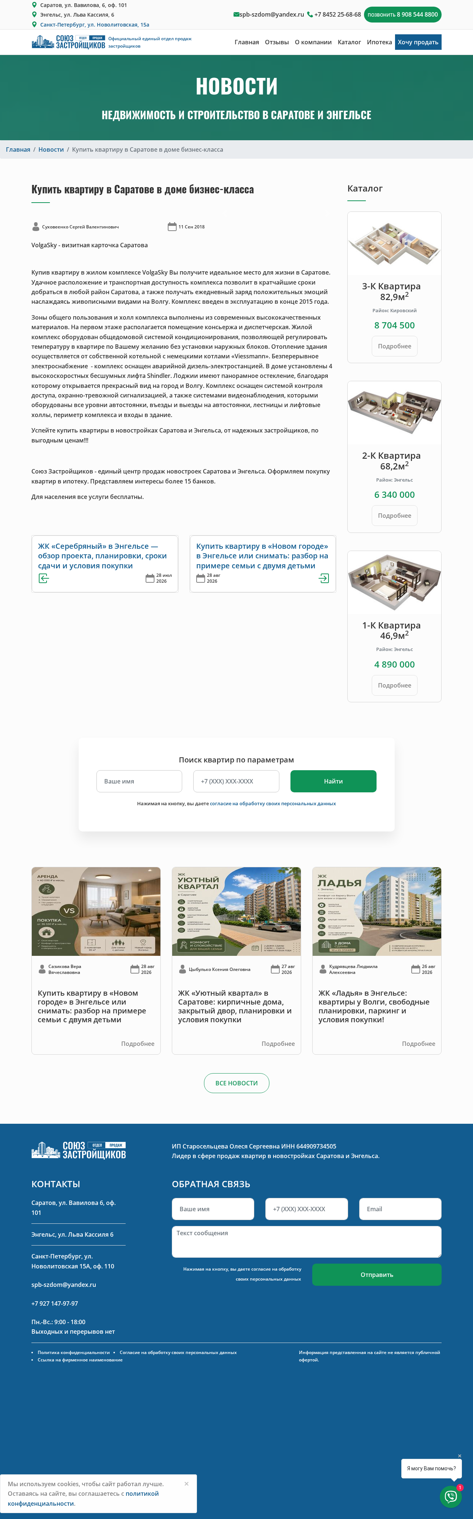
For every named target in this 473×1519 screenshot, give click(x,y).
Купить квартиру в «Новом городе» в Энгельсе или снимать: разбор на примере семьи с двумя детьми (262, 556)
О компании (313, 42)
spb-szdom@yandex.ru (271, 14)
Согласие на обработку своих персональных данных (178, 1352)
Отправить (377, 1275)
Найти (333, 781)
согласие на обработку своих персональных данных (273, 803)
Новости (51, 149)
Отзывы (277, 42)
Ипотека (379, 42)
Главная (247, 42)
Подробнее (394, 346)
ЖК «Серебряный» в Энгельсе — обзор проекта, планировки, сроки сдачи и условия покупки (102, 556)
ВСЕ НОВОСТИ (236, 1083)
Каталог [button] (349, 42)
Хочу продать (418, 42)
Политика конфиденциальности (74, 1352)
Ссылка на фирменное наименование (80, 1360)
